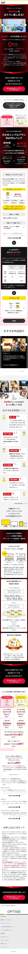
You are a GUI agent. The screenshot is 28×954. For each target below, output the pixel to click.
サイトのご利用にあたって (7, 930)
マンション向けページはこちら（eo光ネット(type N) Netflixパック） (14, 105)
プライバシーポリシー (6, 923)
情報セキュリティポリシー (7, 920)
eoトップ (3, 905)
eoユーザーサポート (5, 940)
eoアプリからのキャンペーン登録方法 (11, 61)
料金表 (14, 321)
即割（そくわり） (10, 803)
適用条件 (20, 716)
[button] (2, 25)
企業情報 (3, 933)
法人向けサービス (5, 937)
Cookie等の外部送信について (7, 926)
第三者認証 (3, 916)
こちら (21, 58)
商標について (4, 943)
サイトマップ (4, 947)
